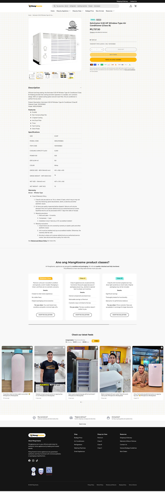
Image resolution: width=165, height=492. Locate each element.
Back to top (82, 424)
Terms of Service (133, 484)
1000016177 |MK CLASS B (97, 44)
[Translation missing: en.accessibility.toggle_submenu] (70, 11)
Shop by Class (77, 11)
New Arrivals (100, 11)
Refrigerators (78, 444)
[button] (136, 6)
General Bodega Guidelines (128, 448)
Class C (99, 448)
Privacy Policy (91, 484)
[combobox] (85, 6)
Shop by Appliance (62, 11)
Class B (99, 444)
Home (52, 11)
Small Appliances (79, 451)
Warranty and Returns (111, 484)
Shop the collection (45, 315)
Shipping (92, 32)
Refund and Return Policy (39, 241)
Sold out (121, 49)
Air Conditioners (79, 441)
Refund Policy (100, 484)
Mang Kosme (35, 484)
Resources (109, 11)
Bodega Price (89, 11)
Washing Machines (80, 448)
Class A (99, 441)
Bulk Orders (123, 451)
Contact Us (133, 1)
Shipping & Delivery (122, 1)
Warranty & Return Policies (128, 441)
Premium (100, 438)
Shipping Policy (122, 484)
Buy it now (113, 54)
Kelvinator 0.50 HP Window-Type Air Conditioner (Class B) (43, 15)
